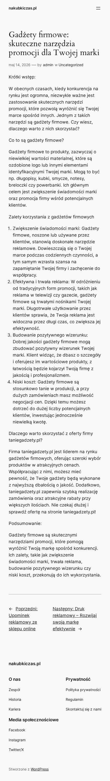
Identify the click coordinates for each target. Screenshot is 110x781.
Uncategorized (71, 65)
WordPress (40, 769)
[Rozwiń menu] (98, 8)
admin (48, 65)
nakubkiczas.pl (23, 8)
